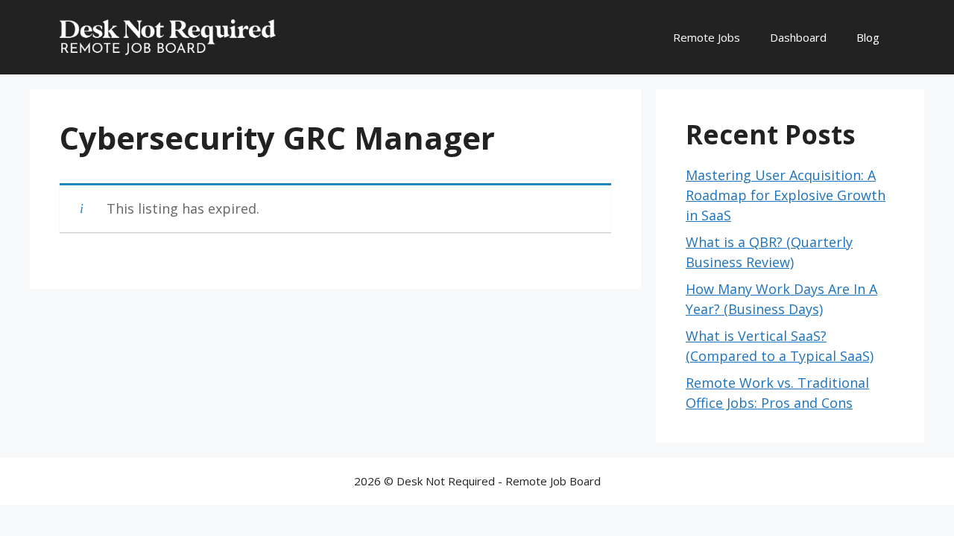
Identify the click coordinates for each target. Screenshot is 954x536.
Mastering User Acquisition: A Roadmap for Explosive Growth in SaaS (785, 195)
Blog (867, 37)
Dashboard (798, 37)
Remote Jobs (706, 37)
